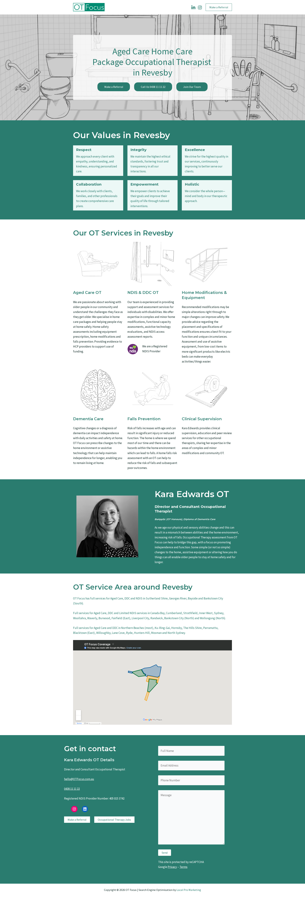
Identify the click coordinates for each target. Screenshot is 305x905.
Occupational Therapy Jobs (114, 819)
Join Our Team (192, 87)
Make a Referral (113, 87)
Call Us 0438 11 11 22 (153, 87)
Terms (183, 867)
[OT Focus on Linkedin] (193, 7)
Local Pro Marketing (189, 890)
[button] (219, 7)
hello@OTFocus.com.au (79, 779)
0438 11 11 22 (72, 789)
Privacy (172, 867)
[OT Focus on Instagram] (200, 7)
